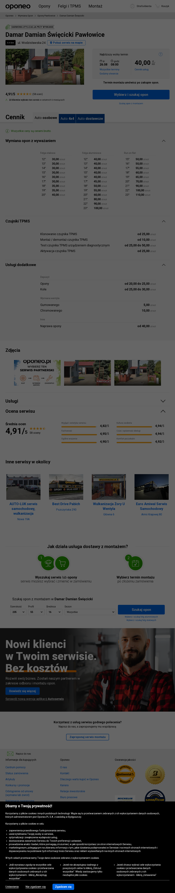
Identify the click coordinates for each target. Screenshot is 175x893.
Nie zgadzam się (35, 886)
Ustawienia (12, 886)
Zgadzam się (63, 886)
